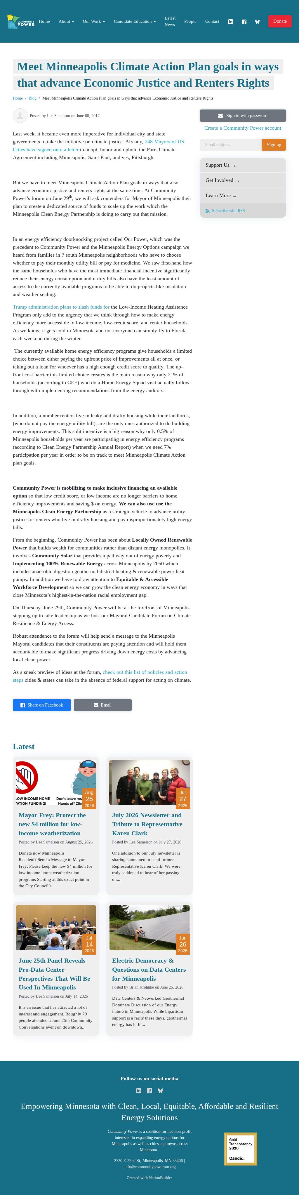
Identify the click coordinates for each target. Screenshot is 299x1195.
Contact (212, 21)
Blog (32, 98)
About (65, 21)
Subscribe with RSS (228, 210)
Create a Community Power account (242, 128)
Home (44, 21)
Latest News (170, 21)
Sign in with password (246, 115)
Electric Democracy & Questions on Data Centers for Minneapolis (149, 969)
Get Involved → (223, 180)
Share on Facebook (45, 704)
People (190, 21)
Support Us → (221, 165)
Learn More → (221, 195)
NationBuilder (160, 1178)
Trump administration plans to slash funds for (61, 307)
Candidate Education (133, 21)
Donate (280, 21)
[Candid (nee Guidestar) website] (240, 1149)
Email (106, 704)
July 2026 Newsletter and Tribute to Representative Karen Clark (147, 824)
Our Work (92, 21)
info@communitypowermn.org (150, 1167)
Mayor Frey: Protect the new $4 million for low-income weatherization (52, 824)
